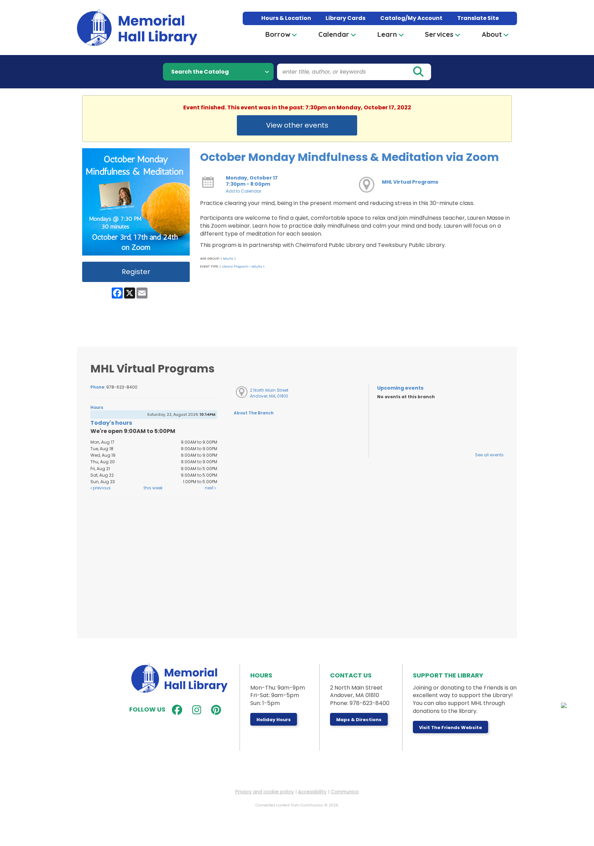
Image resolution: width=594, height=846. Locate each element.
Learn (387, 34)
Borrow (277, 34)
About (492, 34)
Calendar (333, 34)
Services (439, 34)
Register (136, 271)
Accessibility (312, 792)
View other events (297, 125)
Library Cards (345, 18)
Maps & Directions (359, 719)
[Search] (418, 72)
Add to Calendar (243, 191)
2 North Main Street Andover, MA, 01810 (269, 393)
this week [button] (153, 488)
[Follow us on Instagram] (195, 710)
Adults (228, 258)
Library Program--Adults (242, 266)
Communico (345, 792)
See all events (489, 455)
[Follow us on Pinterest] (214, 710)
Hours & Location (286, 18)
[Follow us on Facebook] (175, 710)
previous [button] (101, 488)
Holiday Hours (273, 719)
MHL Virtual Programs (410, 181)
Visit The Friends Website (450, 727)
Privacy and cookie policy (264, 792)
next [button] (209, 488)
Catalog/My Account (411, 18)
